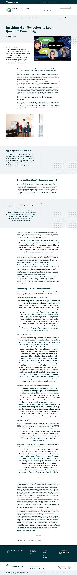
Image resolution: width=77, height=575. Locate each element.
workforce (29, 540)
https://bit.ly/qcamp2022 (50, 428)
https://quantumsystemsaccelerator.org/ (26, 530)
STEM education (23, 540)
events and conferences (36, 540)
